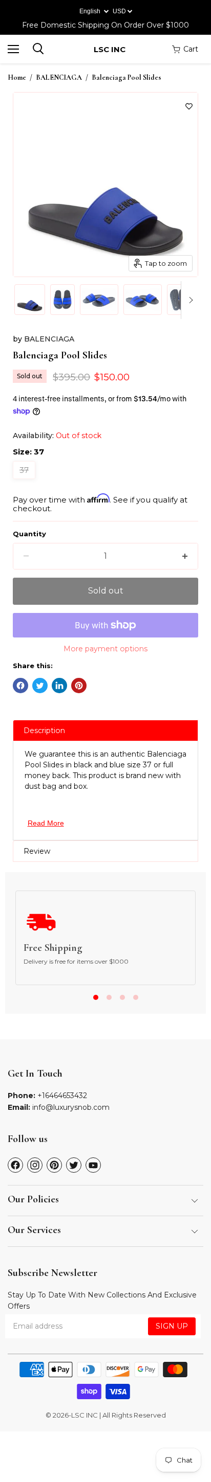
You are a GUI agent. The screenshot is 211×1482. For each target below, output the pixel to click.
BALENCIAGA (59, 78)
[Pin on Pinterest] (79, 685)
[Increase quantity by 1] (185, 556)
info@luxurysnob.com (71, 1107)
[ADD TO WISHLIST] (189, 106)
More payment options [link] (105, 649)
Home (17, 78)
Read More (46, 823)
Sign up (172, 1326)
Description (44, 730)
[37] (25, 481)
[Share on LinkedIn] (59, 685)
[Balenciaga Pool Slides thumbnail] (29, 299)
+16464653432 (62, 1095)
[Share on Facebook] (20, 685)
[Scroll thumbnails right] (189, 300)
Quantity (29, 534)
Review (37, 851)
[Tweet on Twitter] (40, 685)
